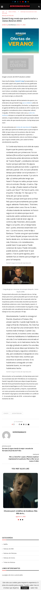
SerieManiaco (12, 25)
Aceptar (24, 588)
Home (3, 11)
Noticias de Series (9, 558)
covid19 (5, 413)
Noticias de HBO (9, 549)
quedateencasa (17, 413)
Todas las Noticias (9, 562)
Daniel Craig (19, 81)
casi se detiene (27, 103)
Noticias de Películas (12, 11)
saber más (34, 588)
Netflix (6, 544)
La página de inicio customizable (12, 575)
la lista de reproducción (23, 127)
